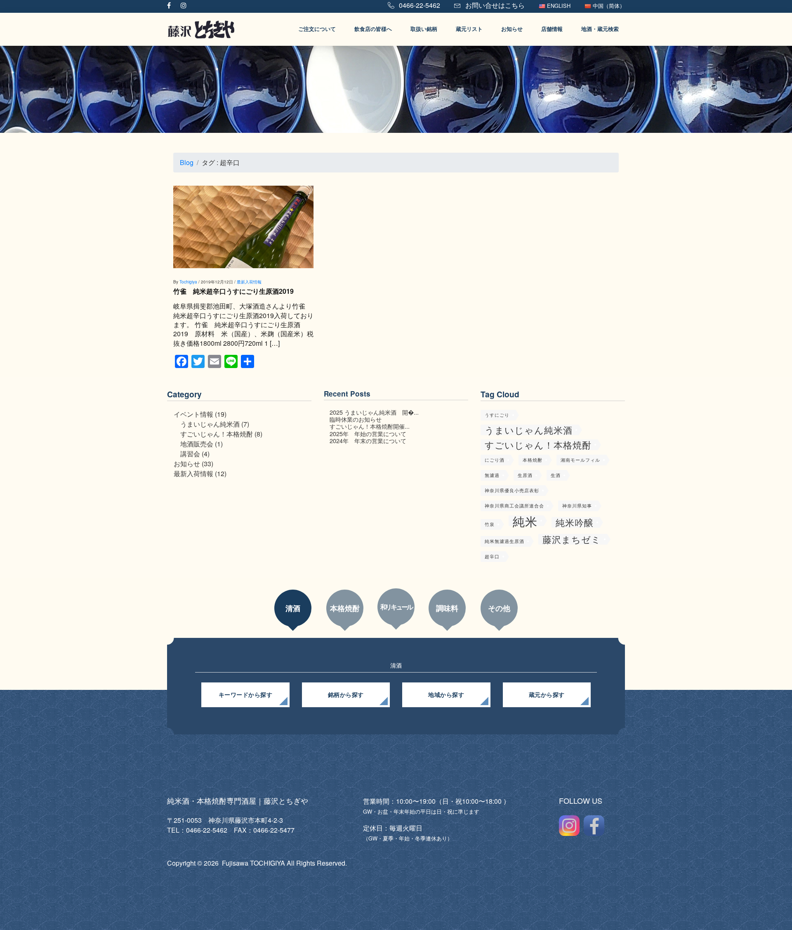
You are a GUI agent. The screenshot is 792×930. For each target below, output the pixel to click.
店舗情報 (552, 29)
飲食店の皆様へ (373, 29)
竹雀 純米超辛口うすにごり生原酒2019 (233, 291)
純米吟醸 (575, 522)
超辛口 (492, 556)
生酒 (556, 475)
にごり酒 (494, 460)
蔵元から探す (547, 695)
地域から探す (446, 695)
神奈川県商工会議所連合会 (514, 506)
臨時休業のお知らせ (356, 419)
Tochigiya (188, 282)
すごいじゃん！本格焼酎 (216, 434)
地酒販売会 (196, 443)
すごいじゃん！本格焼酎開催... (370, 426)
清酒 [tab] (292, 608)
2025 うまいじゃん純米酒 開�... (374, 412)
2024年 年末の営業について (368, 440)
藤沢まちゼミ (571, 539)
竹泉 (490, 524)
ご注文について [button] (317, 29)
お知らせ (187, 463)
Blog (186, 162)
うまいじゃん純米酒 (210, 424)
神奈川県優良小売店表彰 (512, 490)
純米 (525, 520)
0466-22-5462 (418, 5)
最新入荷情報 (249, 282)
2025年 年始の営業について (368, 433)
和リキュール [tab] (396, 606)
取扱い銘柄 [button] (423, 29)
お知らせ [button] (512, 29)
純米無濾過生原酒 (504, 541)
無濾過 (492, 475)
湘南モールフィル (580, 460)
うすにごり (497, 415)
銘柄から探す (346, 695)
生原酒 (525, 475)
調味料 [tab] (447, 608)
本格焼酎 (532, 460)
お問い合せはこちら (494, 5)
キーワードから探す (246, 695)
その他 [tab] (499, 608)
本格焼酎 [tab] (345, 608)
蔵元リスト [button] (469, 29)
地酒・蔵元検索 (600, 29)
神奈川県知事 (577, 506)
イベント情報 (193, 414)
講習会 (190, 453)
